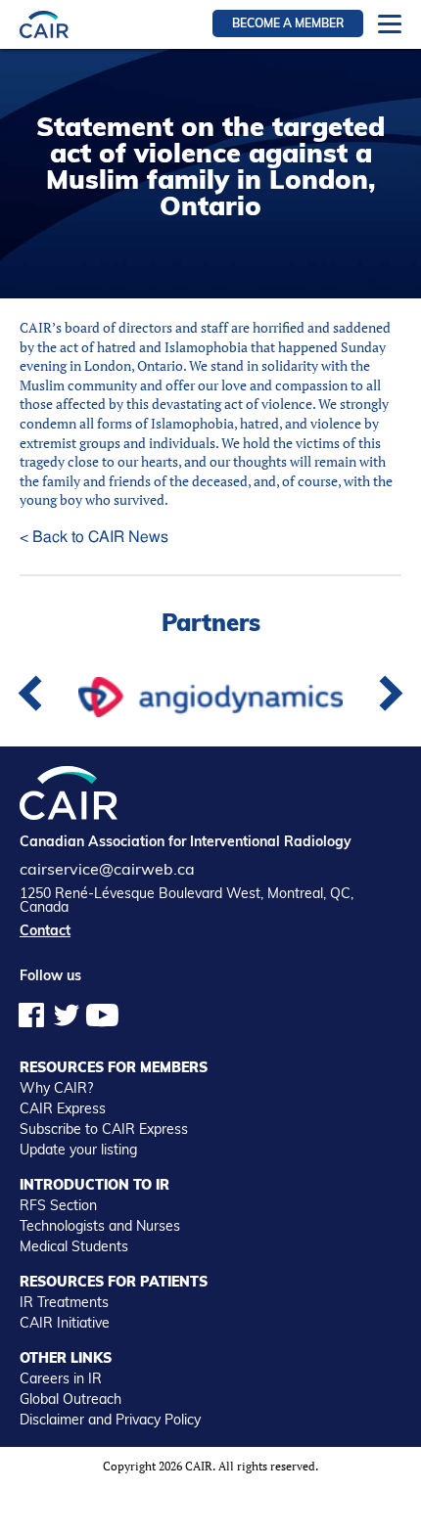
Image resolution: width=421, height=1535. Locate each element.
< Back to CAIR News (94, 537)
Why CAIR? (56, 1088)
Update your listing (78, 1149)
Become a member (288, 23)
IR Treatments (64, 1302)
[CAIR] (44, 24)
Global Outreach (70, 1399)
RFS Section (58, 1205)
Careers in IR (61, 1378)
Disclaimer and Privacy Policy (110, 1419)
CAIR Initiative (65, 1323)
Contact (45, 930)
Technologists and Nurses (100, 1226)
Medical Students (74, 1246)
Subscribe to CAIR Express (104, 1129)
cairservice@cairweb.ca (107, 869)
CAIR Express (63, 1108)
